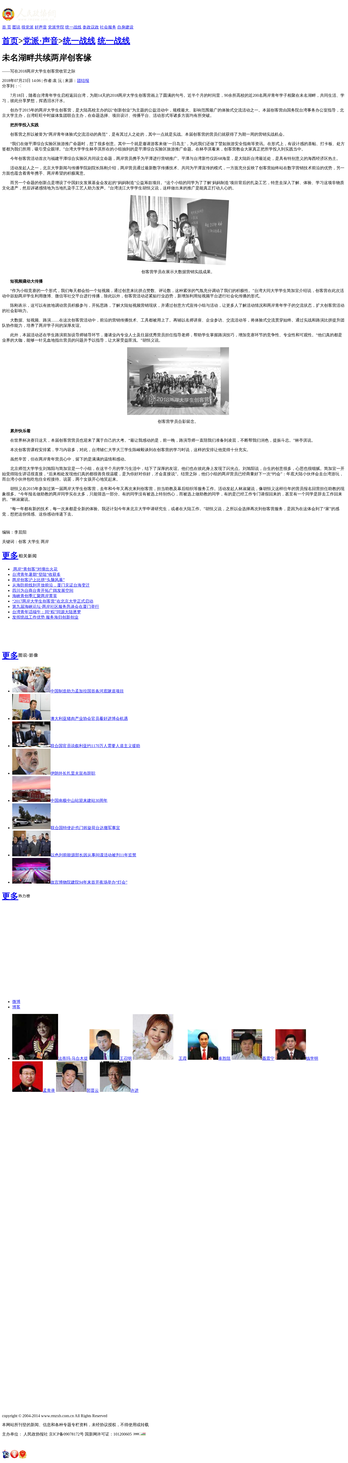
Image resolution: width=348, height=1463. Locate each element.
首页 (10, 40)
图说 (16, 27)
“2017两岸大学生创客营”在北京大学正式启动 (52, 601)
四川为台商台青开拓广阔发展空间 (42, 590)
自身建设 (125, 27)
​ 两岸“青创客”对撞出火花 (35, 569)
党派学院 (56, 27)
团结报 (83, 80)
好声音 (41, 27)
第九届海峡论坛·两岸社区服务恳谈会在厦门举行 (55, 606)
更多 (10, 555)
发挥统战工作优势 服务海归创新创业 (45, 617)
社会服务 (108, 27)
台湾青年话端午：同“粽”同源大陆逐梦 (46, 612)
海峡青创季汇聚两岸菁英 (34, 596)
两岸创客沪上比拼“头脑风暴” (38, 580)
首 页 (6, 27)
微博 (16, 1001)
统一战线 (73, 27)
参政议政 (91, 27)
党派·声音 (40, 40)
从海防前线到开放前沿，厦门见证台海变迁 (51, 585)
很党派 (27, 27)
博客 (16, 1007)
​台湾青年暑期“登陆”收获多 (36, 574)
